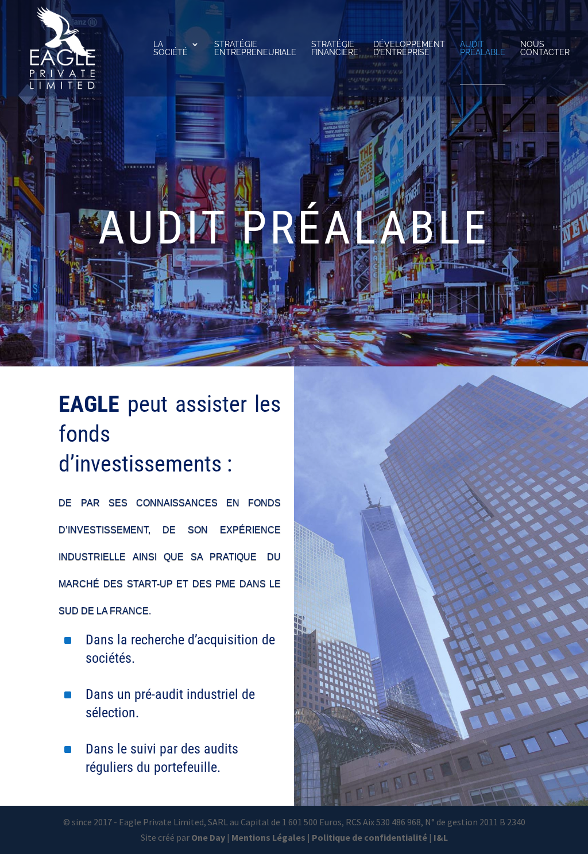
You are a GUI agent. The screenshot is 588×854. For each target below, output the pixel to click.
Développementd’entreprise (409, 48)
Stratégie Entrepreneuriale (255, 48)
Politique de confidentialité (369, 837)
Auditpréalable (482, 48)
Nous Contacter (545, 48)
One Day (208, 837)
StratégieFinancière (334, 48)
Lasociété (170, 48)
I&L (441, 837)
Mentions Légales (268, 837)
